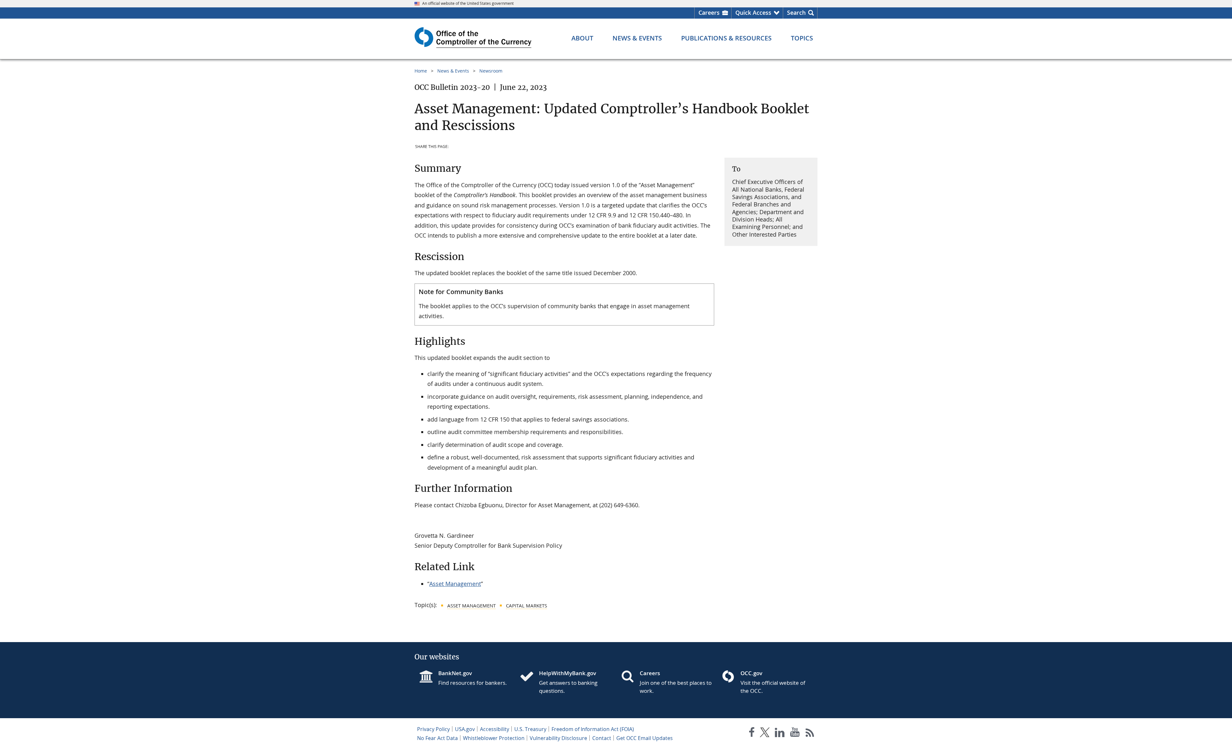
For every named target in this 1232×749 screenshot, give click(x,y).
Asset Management (455, 584)
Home (421, 71)
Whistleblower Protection (494, 738)
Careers (709, 12)
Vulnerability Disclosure (558, 738)
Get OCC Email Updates (644, 738)
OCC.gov (751, 673)
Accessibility (494, 729)
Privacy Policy (433, 729)
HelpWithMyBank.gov (567, 673)
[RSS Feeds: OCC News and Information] (810, 733)
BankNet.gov (455, 673)
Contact (601, 738)
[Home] (529, 677)
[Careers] (630, 677)
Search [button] (796, 12)
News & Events (453, 71)
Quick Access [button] (753, 12)
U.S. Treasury (530, 729)
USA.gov (465, 729)
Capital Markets (526, 605)
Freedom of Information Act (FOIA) (593, 729)
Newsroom (490, 71)
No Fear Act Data (437, 738)
